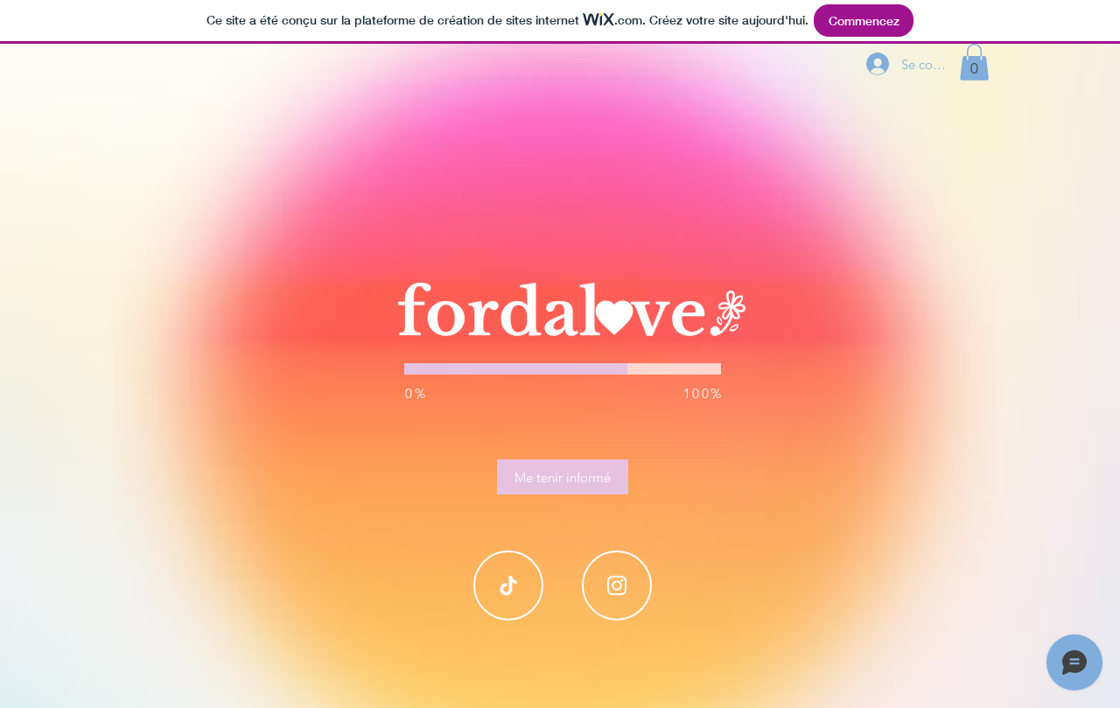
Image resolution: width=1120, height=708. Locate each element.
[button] (974, 62)
